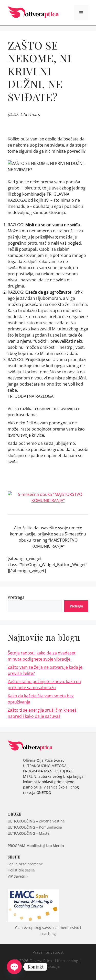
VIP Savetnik (18, 876)
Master (29, 833)
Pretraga (16, 597)
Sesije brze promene (25, 864)
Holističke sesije (21, 870)
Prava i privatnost (48, 952)
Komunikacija (35, 827)
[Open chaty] (14, 966)
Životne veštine (36, 821)
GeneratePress (48, 972)
